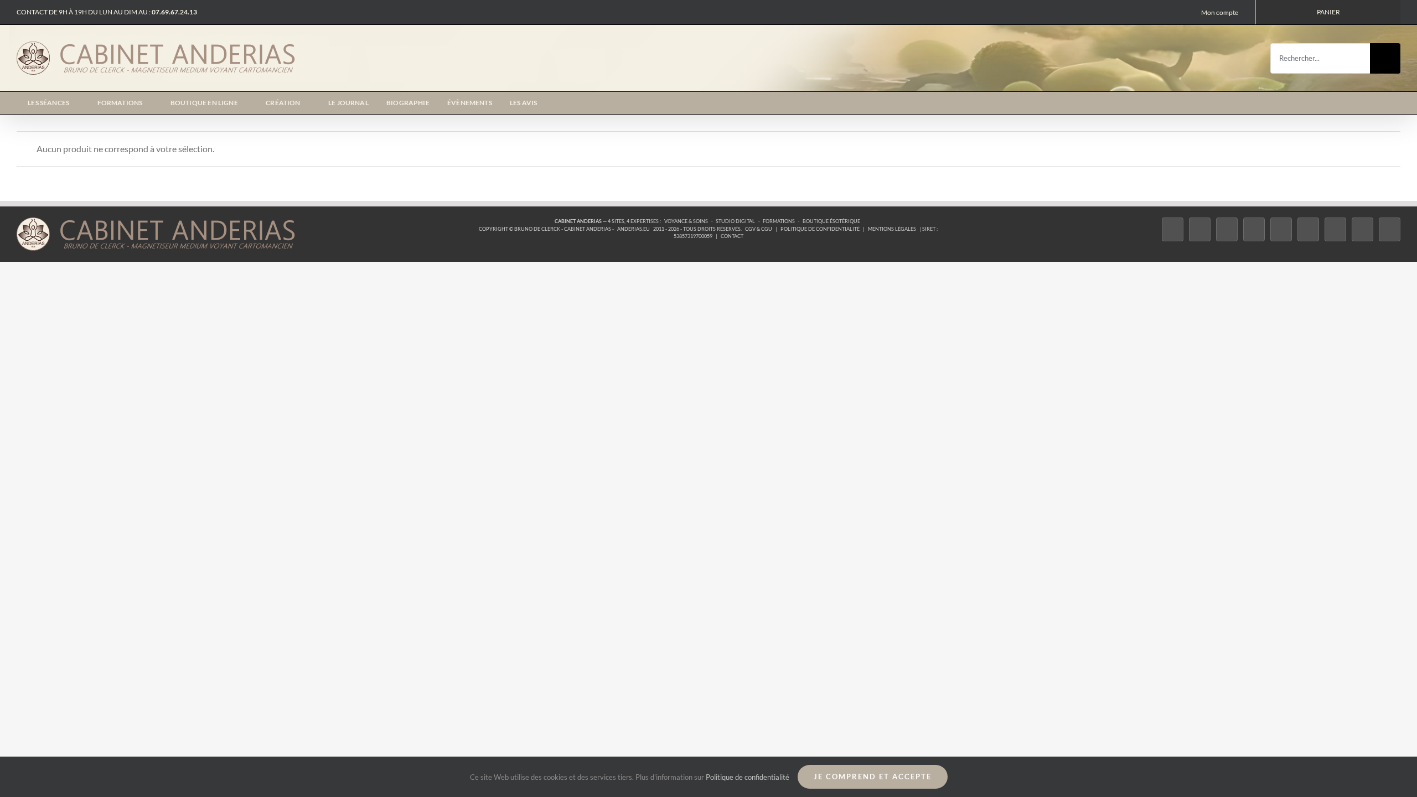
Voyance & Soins (686, 221)
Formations (779, 221)
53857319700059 (693, 236)
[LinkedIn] (1335, 229)
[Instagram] (1227, 229)
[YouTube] (1308, 229)
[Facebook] (1172, 229)
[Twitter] (1200, 229)
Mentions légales (892, 229)
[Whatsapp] (1362, 229)
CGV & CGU (758, 229)
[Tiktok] (1254, 229)
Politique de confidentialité (820, 229)
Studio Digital (735, 221)
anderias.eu (633, 229)
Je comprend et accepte (873, 776)
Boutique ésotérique (831, 221)
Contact (732, 236)
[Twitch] (1281, 229)
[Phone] (1389, 229)
